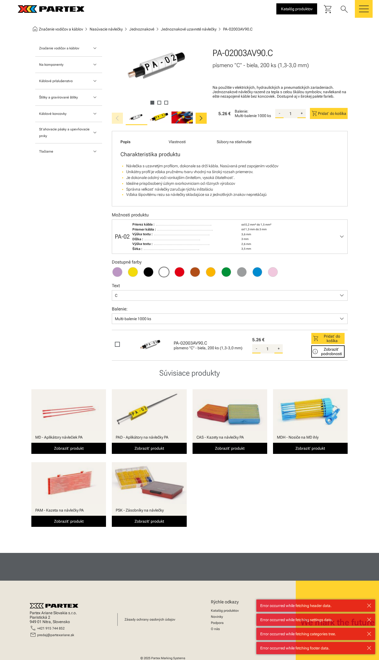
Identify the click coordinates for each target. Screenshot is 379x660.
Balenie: (241, 111)
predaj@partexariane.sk (55, 635)
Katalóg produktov (225, 611)
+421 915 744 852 (51, 628)
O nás (215, 629)
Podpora (217, 623)
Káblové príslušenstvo (56, 81)
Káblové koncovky (53, 114)
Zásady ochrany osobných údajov (150, 619)
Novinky (217, 617)
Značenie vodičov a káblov (59, 48)
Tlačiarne (46, 151)
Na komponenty (51, 65)
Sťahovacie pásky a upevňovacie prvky (64, 132)
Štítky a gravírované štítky (58, 97)
